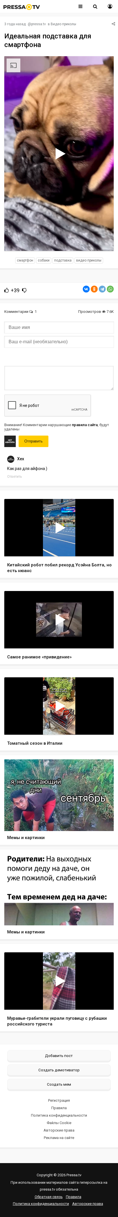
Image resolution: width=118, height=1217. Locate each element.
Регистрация (59, 1100)
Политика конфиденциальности (59, 1115)
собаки (44, 260)
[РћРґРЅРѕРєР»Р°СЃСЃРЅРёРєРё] (94, 289)
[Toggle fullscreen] (102, 241)
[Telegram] (102, 289)
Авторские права (59, 1130)
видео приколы (88, 260)
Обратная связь (49, 1197)
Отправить (33, 441)
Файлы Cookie (59, 1123)
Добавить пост (59, 1055)
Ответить (14, 477)
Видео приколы (63, 24)
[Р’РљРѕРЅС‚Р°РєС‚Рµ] (86, 289)
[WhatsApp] (110, 289)
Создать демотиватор (59, 1070)
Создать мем (59, 1084)
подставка (63, 260)
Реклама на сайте (59, 1138)
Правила (59, 1108)
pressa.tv (38, 24)
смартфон (25, 260)
